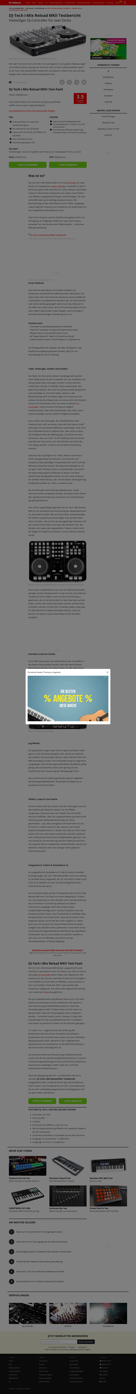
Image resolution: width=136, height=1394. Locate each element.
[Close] (107, 673)
